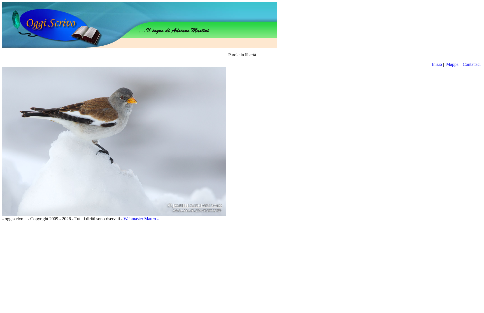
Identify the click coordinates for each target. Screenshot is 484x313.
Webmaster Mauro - (141, 218)
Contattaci (472, 64)
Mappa (452, 64)
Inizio (437, 64)
